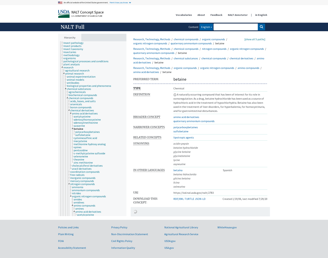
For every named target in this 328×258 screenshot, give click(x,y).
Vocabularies (184, 15)
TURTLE (189, 199)
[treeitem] (74, 42)
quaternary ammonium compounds (191, 43)
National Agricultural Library (181, 227)
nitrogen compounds (214, 48)
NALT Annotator (238, 15)
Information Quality (123, 247)
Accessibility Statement (72, 247)
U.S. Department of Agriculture (86, 16)
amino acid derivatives (146, 72)
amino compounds (248, 68)
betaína (177, 170)
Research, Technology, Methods (151, 39)
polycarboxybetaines (185, 127)
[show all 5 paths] (254, 39)
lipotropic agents (183, 137)
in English (261, 15)
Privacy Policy (119, 227)
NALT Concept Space (87, 12)
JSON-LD (200, 199)
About (201, 15)
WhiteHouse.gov (227, 227)
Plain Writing (66, 234)
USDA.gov (169, 241)
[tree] (92, 128)
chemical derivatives (241, 58)
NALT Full (72, 27)
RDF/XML (178, 199)
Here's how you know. (119, 2)
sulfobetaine (180, 131)
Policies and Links (68, 227)
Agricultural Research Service (181, 234)
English (204, 27)
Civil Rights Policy (121, 241)
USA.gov (169, 247)
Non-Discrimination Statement (129, 234)
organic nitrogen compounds (150, 43)
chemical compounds (186, 39)
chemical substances (186, 58)
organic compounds (213, 39)
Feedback (216, 15)
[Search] (261, 27)
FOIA (61, 241)
